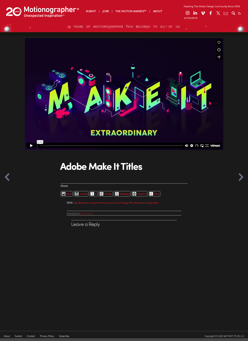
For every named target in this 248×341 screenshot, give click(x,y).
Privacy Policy (47, 336)
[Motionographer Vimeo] (203, 13)
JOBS (106, 11)
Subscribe (64, 336)
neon (111, 202)
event (92, 202)
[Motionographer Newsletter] (225, 13)
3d (75, 202)
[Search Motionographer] (233, 13)
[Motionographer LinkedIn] (195, 13)
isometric (101, 202)
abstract (83, 202)
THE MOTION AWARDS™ (131, 11)
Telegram (141, 193)
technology (121, 202)
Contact (31, 336)
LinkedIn (83, 193)
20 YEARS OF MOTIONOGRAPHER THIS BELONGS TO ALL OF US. (124, 27)
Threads (108, 193)
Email (68, 193)
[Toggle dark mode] (239, 13)
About (7, 336)
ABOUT (157, 11)
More (156, 193)
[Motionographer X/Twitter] (218, 13)
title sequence (136, 202)
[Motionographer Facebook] (210, 13)
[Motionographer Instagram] (187, 13)
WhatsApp (124, 193)
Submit (18, 336)
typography (152, 202)
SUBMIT (91, 11)
